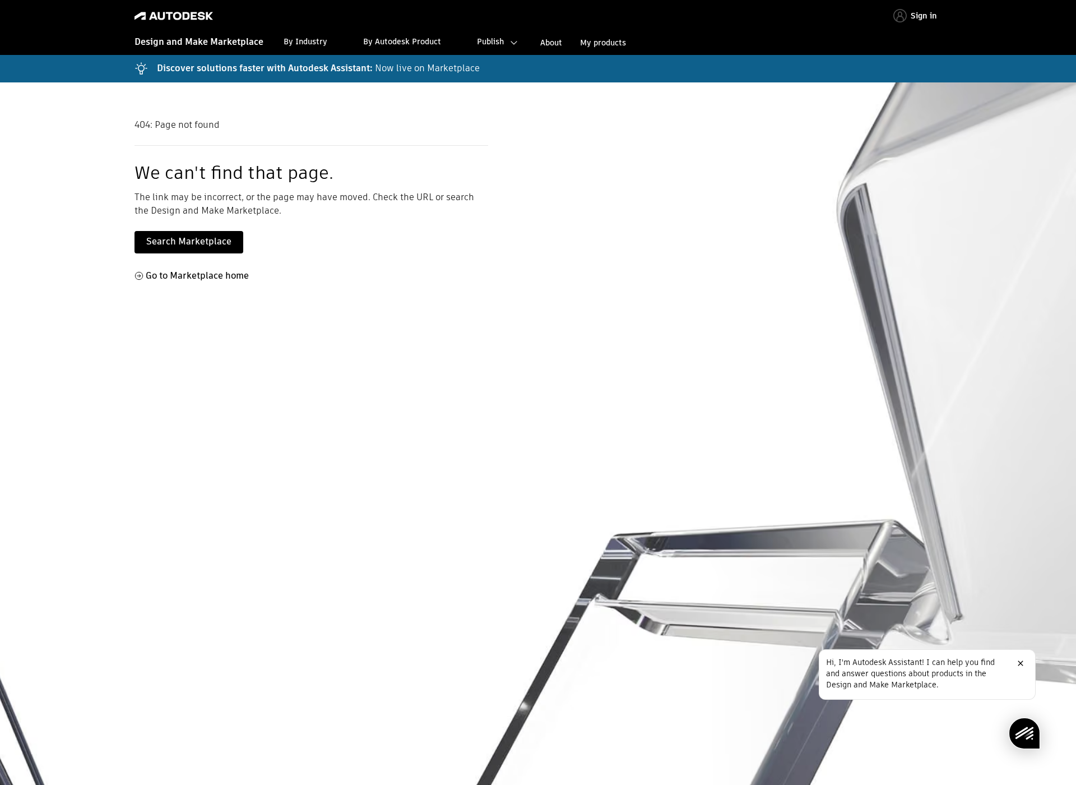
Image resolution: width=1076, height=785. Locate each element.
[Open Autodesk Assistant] (1024, 733)
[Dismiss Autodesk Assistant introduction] (1020, 663)
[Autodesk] (173, 16)
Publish (490, 41)
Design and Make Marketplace (198, 41)
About (551, 42)
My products (603, 42)
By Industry (305, 41)
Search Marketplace (188, 241)
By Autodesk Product (402, 41)
